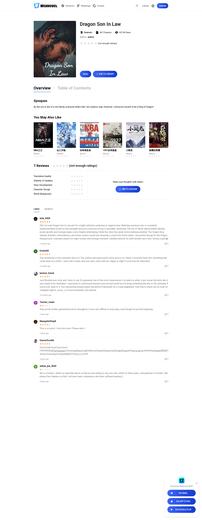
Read (85, 74)
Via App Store (183, 501)
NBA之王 (38, 150)
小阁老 (129, 150)
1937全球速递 (110, 150)
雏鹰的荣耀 (154, 150)
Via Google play (183, 509)
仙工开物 (61, 150)
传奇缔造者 (85, 150)
